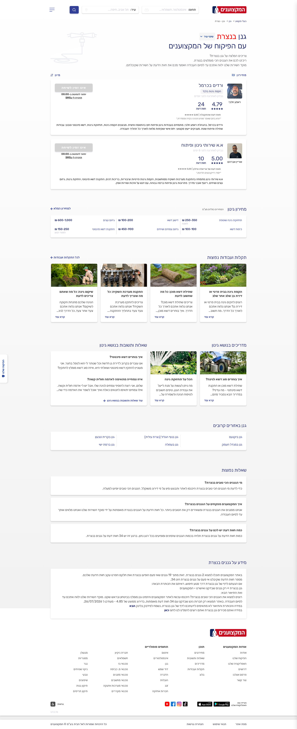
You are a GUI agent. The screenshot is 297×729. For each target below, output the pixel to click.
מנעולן (84, 652)
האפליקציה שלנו (237, 663)
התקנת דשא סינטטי (103, 229)
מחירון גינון (237, 209)
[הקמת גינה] (223, 277)
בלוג (202, 674)
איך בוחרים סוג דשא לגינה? (224, 379)
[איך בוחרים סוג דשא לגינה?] (223, 364)
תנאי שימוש (219, 724)
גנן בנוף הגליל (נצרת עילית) (161, 437)
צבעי (85, 674)
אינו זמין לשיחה (74, 88)
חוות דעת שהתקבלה (210, 114)
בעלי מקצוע (240, 21)
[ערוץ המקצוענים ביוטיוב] (168, 704)
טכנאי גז (123, 663)
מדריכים (199, 663)
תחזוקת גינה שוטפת (230, 220)
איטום (165, 652)
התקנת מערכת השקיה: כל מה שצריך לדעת (125, 294)
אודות (243, 652)
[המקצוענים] (229, 9)
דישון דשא (172, 220)
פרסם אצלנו (239, 674)
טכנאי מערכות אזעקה (115, 685)
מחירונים (199, 652)
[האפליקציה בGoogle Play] (222, 704)
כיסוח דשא (236, 229)
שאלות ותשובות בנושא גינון (123, 345)
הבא (132, 606)
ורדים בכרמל (211, 85)
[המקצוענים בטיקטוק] (185, 704)
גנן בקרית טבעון (104, 437)
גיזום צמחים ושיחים (167, 229)
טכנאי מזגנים (120, 674)
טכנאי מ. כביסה (119, 669)
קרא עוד (209, 316)
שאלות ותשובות (195, 658)
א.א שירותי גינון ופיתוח (202, 145)
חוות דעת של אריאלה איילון (207, 169)
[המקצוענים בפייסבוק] (174, 704)
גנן (230, 21)
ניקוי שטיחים (81, 669)
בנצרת (226, 36)
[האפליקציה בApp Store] (204, 704)
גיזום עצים (109, 220)
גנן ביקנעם (235, 437)
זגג (166, 685)
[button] (57, 75)
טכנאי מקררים (120, 691)
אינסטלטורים (160, 658)
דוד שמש (163, 669)
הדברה (164, 674)
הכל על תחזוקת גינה (178, 379)
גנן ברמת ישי (106, 444)
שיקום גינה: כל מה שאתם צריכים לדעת (76, 294)
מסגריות (83, 658)
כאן (166, 610)
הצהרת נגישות (195, 724)
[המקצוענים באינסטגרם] (180, 704)
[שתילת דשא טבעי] (173, 277)
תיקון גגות (82, 685)
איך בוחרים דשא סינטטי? (126, 357)
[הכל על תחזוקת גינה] (173, 364)
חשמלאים (122, 658)
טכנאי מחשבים (119, 680)
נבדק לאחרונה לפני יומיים (208, 96)
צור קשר (241, 680)
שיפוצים (83, 680)
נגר (86, 663)
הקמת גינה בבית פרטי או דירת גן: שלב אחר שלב (225, 294)
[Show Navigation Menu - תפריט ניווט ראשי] (53, 10)
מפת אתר (240, 724)
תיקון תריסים (80, 691)
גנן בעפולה (171, 444)
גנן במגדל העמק (232, 444)
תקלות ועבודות (196, 669)
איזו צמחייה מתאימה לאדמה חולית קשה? (115, 379)
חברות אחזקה (160, 691)
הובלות (164, 680)
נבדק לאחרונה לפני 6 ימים (208, 150)
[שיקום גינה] (74, 277)
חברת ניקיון (121, 652)
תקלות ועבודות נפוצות (226, 257)
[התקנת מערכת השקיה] (124, 277)
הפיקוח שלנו (239, 658)
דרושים (242, 669)
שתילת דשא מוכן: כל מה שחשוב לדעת (176, 294)
